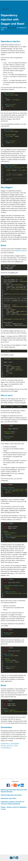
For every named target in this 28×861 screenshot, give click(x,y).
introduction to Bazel (19, 250)
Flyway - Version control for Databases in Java (14, 808)
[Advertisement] (14, 764)
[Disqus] (14, 830)
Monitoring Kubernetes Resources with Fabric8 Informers (14, 791)
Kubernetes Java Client (8, 798)
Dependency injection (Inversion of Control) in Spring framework (12, 803)
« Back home (5, 9)
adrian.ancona (12, 27)
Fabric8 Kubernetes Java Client (11, 795)
